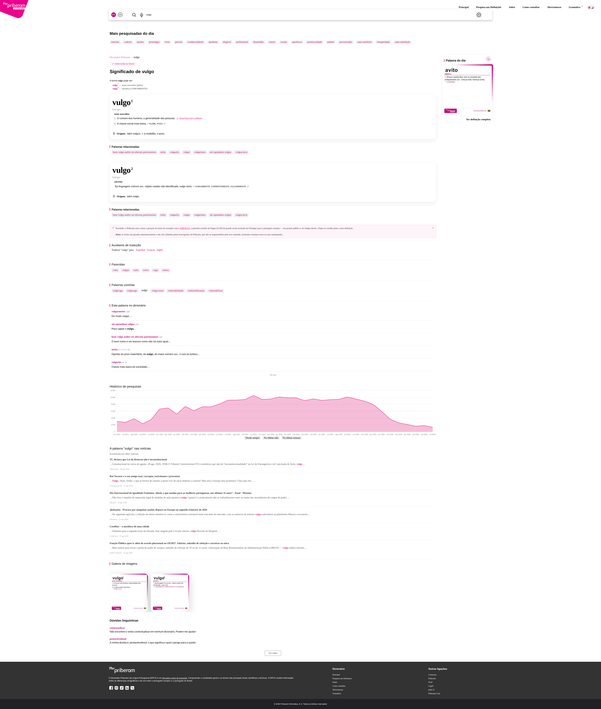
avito (167, 42)
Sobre (512, 7)
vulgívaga (118, 290)
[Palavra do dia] (488, 59)
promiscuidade (314, 42)
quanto (140, 42)
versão (283, 42)
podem (330, 42)
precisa (178, 42)
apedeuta (213, 42)
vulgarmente (118, 311)
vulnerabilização (196, 290)
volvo (146, 270)
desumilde (258, 42)
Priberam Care (434, 693)
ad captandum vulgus (220, 152)
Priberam (432, 678)
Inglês (160, 250)
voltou (165, 270)
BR (120, 15)
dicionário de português (174, 678)
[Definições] (478, 14)
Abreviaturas (554, 7)
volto (136, 270)
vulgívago (132, 290)
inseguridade (383, 42)
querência (297, 42)
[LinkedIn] (127, 689)
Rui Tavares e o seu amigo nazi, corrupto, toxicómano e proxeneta (145, 476)
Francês (151, 250)
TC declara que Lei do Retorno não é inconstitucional (138, 459)
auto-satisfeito (364, 42)
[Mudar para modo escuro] (591, 7)
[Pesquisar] (134, 14)
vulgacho (174, 152)
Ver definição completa (478, 119)
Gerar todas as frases (124, 64)
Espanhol (140, 250)
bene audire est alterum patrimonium (135, 337)
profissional (242, 42)
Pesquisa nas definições (342, 678)
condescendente (195, 42)
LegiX (431, 686)
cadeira (127, 42)
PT (113, 15)
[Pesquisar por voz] (141, 14)
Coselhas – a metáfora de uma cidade (129, 526)
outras (272, 42)
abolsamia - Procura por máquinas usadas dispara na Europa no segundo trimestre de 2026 (158, 510)
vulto (115, 270)
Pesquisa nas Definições (488, 7)
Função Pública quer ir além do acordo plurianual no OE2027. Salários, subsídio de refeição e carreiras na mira (169, 543)
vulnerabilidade (176, 290)
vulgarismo (199, 152)
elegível (227, 42)
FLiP (430, 682)
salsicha (115, 42)
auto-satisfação (402, 42)
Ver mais (273, 375)
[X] (132, 689)
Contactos (432, 674)
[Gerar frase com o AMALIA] (164, 123)
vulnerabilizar (216, 290)
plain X (431, 689)
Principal (464, 7)
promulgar (154, 42)
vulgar (186, 152)
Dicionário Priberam (120, 57)
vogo (155, 270)
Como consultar (531, 7)
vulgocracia (241, 152)
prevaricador (345, 42)
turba (163, 152)
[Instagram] (116, 689)
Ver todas (273, 653)
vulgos (125, 270)
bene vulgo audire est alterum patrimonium (134, 152)
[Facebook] (111, 689)
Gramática (575, 7)
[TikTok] (121, 689)
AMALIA (185, 228)
